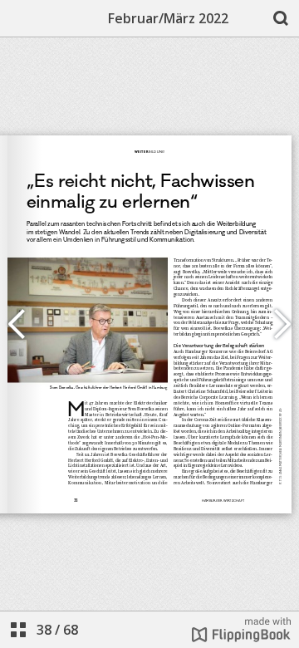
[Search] (280, 18)
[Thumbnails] (18, 629)
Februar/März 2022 (168, 18)
